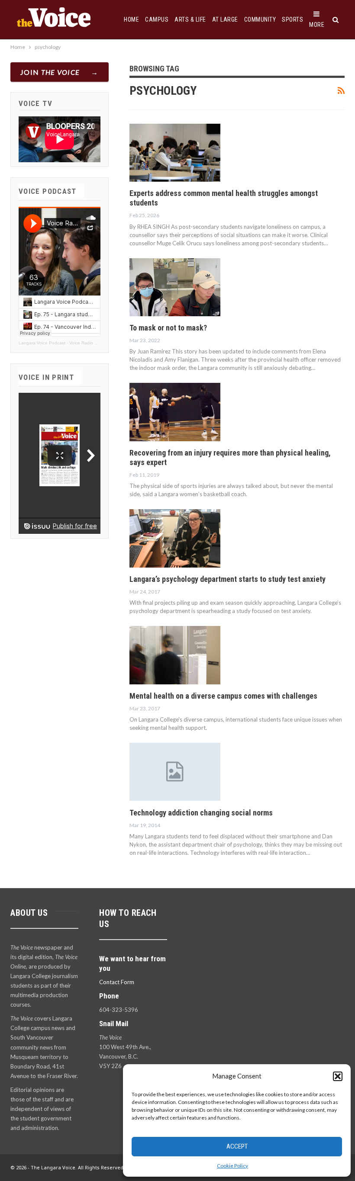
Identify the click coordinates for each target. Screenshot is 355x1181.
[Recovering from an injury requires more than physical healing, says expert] (174, 412)
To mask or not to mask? (168, 327)
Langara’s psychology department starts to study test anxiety (227, 579)
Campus (156, 19)
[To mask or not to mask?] (174, 287)
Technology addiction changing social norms (201, 812)
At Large (225, 19)
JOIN (50, 72)
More (316, 24)
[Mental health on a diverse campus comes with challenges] (174, 655)
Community (260, 19)
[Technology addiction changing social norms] (174, 772)
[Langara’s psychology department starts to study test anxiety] (174, 538)
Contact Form (116, 982)
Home (131, 19)
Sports (292, 19)
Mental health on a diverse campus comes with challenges (223, 695)
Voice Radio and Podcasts (95, 342)
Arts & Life (190, 19)
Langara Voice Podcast (42, 342)
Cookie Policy (232, 1165)
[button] (337, 1076)
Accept (237, 1146)
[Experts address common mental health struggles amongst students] (174, 153)
